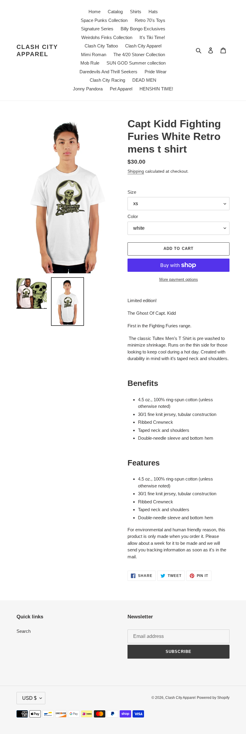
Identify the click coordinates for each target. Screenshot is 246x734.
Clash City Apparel (37, 50)
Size (132, 192)
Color (133, 216)
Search (23, 631)
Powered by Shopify (213, 698)
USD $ (29, 698)
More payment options (178, 279)
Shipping (136, 171)
